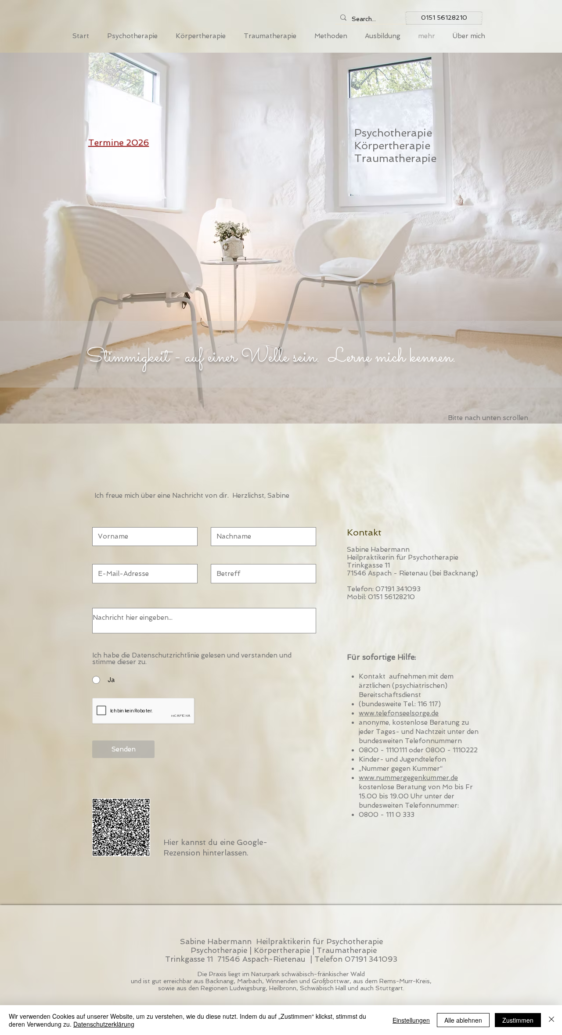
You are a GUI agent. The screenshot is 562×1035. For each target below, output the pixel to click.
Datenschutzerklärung (103, 1024)
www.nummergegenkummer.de (408, 778)
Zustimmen (517, 1020)
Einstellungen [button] (411, 1020)
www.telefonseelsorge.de (399, 713)
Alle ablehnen (463, 1020)
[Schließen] (551, 1020)
